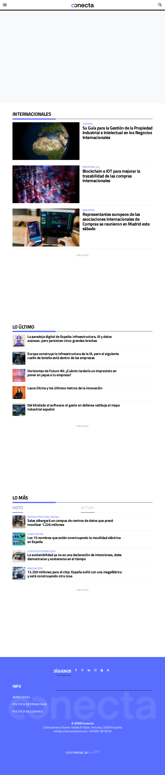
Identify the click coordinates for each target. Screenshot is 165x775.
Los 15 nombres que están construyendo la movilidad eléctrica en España (74, 539)
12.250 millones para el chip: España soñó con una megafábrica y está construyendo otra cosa (74, 574)
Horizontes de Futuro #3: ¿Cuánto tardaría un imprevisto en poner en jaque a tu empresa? (72, 373)
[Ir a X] (82, 670)
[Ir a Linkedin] (89, 670)
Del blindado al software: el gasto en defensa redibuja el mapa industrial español (73, 407)
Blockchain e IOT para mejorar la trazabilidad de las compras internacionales (111, 176)
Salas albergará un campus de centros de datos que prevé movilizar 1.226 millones (70, 522)
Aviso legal (21, 697)
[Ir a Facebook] (76, 670)
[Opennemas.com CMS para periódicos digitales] (82, 752)
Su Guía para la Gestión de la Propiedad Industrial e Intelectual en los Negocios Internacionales (117, 133)
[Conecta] (82, 5)
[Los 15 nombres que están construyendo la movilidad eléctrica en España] (18, 539)
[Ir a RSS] (108, 670)
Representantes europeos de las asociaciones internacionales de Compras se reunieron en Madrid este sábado (116, 221)
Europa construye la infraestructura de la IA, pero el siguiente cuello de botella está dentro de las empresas (73, 355)
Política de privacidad (29, 704)
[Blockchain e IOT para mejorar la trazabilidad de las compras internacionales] (45, 184)
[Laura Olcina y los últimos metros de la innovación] (18, 392)
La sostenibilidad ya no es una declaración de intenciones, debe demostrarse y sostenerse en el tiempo (74, 557)
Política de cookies (27, 711)
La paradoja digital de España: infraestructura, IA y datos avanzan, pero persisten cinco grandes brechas (69, 338)
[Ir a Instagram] (95, 670)
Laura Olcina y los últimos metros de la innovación (64, 388)
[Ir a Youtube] (102, 670)
